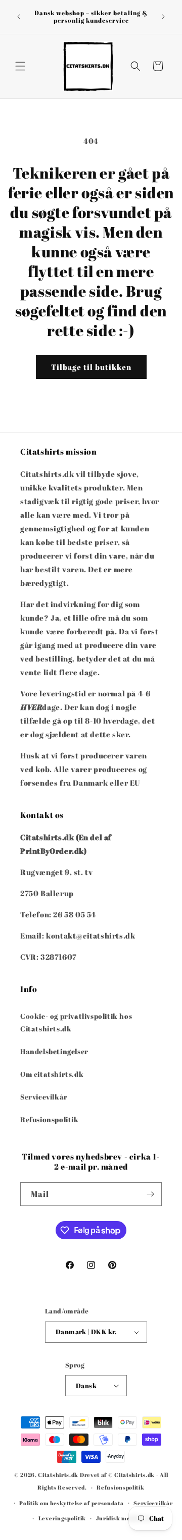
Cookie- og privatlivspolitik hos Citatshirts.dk (76, 1022)
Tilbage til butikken (91, 367)
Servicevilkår (44, 1097)
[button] (20, 66)
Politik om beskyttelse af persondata (71, 1503)
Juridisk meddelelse (125, 1518)
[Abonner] (150, 1194)
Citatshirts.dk (58, 1474)
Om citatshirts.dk (51, 1074)
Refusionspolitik (49, 1119)
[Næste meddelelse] (163, 17)
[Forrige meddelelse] (19, 17)
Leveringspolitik (62, 1518)
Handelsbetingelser (54, 1051)
